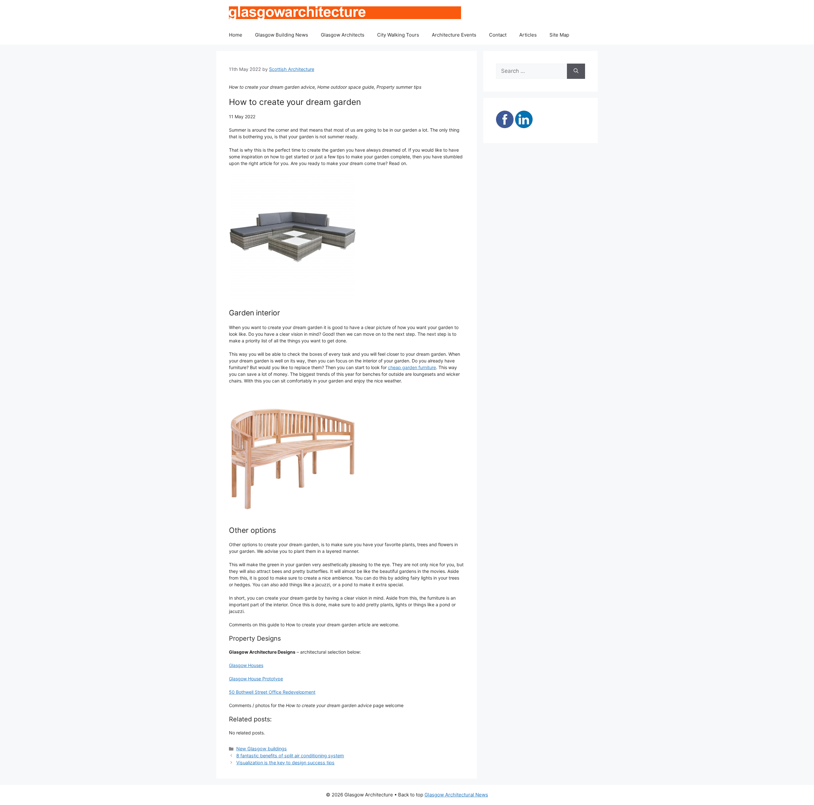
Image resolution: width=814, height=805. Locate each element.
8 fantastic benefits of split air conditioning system (290, 755)
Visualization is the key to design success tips (285, 762)
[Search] (576, 71)
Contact (498, 35)
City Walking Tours (398, 35)
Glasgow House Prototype (256, 678)
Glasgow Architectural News (456, 795)
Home (235, 35)
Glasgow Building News (281, 35)
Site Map (559, 35)
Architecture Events (454, 35)
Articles (528, 35)
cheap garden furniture (412, 367)
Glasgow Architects (342, 35)
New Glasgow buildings (261, 748)
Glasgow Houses (246, 665)
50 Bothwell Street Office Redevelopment (272, 692)
